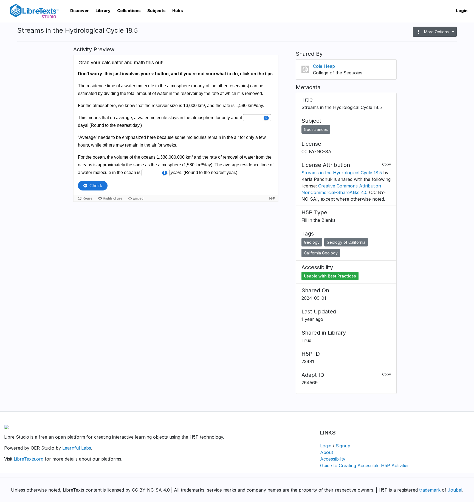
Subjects (156, 10)
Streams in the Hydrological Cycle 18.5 (341, 172)
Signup (343, 445)
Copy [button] (386, 164)
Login (461, 10)
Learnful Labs (76, 448)
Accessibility (332, 459)
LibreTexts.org (28, 459)
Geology (312, 242)
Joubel (455, 490)
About (326, 452)
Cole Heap (324, 66)
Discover (79, 10)
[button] (435, 32)
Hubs (177, 10)
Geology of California (346, 242)
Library (103, 10)
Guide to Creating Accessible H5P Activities (365, 465)
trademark (430, 490)
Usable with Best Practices (330, 276)
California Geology (321, 253)
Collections (129, 10)
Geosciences (316, 129)
